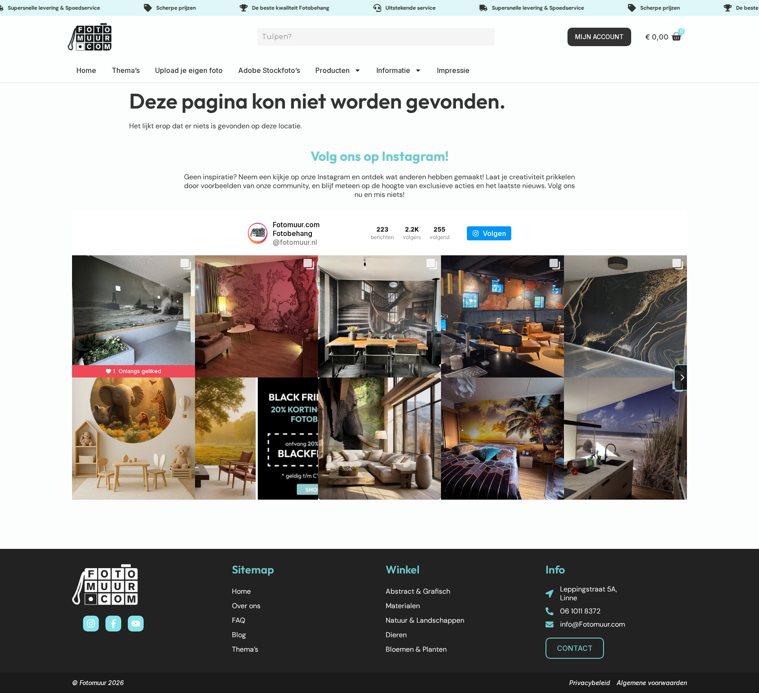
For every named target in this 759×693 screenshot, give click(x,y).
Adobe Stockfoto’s (269, 70)
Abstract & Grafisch (418, 591)
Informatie (393, 70)
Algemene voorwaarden (652, 682)
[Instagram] (91, 623)
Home (86, 70)
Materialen (403, 605)
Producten (332, 70)
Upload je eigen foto (189, 70)
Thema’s (126, 70)
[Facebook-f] (113, 623)
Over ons (246, 605)
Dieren (396, 634)
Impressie (453, 70)
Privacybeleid (589, 682)
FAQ (238, 620)
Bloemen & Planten (416, 649)
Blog (239, 634)
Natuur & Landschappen (425, 620)
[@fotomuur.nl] (257, 233)
